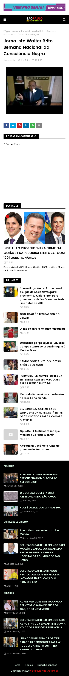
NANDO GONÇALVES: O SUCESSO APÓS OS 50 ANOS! (40, 363)
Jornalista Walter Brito (18, 60)
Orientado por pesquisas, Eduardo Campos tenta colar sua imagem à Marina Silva (42, 346)
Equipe (29, 664)
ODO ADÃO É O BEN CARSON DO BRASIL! (40, 316)
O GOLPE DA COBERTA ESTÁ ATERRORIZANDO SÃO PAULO (38, 494)
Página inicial (11, 31)
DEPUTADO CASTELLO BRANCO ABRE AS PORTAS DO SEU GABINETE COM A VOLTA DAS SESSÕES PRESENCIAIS (42, 623)
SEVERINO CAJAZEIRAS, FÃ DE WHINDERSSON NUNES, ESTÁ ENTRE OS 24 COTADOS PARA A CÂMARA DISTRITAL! (41, 414)
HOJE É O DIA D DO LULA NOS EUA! (40, 507)
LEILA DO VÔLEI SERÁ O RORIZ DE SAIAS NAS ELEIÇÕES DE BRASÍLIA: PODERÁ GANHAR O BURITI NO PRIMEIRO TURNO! (40, 644)
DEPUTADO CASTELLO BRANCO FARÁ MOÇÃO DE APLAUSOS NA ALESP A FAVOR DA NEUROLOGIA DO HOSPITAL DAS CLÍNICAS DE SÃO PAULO (42, 552)
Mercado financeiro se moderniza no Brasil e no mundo (42, 396)
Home (17, 664)
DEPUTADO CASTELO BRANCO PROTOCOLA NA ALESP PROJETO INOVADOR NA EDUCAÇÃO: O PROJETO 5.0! (40, 576)
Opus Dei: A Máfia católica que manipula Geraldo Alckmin (40, 433)
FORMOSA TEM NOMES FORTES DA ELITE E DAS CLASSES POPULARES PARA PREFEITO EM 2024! (41, 379)
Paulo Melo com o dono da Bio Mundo (39, 532)
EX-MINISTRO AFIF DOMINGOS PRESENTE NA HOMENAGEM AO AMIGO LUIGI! (39, 478)
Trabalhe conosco (47, 664)
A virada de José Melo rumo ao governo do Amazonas (40, 447)
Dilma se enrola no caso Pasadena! (42, 328)
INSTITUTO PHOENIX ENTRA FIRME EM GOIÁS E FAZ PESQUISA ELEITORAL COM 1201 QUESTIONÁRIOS (34, 253)
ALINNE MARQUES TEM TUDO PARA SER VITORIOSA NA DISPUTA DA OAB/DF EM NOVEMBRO (41, 605)
